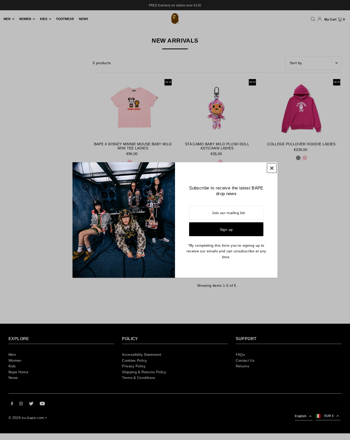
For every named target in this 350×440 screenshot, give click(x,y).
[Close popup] (271, 168)
